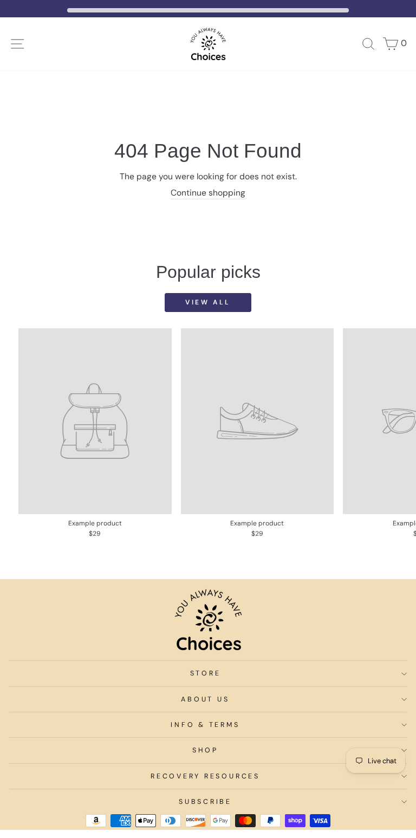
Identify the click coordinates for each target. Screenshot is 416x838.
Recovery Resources (205, 776)
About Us (205, 699)
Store (205, 673)
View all (208, 302)
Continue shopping (208, 192)
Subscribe (205, 801)
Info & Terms (205, 724)
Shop (205, 750)
